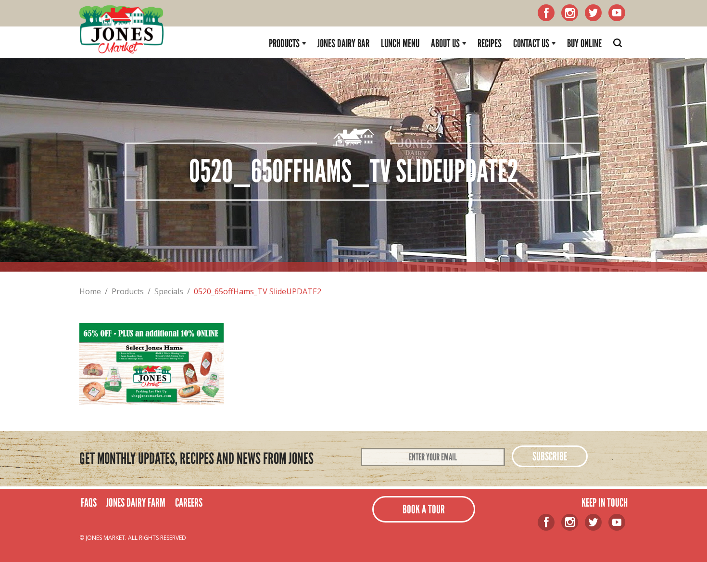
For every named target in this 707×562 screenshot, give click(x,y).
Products (284, 43)
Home (90, 291)
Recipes (490, 43)
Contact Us (531, 43)
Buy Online (584, 43)
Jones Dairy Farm (135, 503)
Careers (188, 503)
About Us (445, 43)
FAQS (89, 503)
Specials (168, 291)
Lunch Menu (400, 43)
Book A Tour (424, 509)
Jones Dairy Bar (343, 43)
